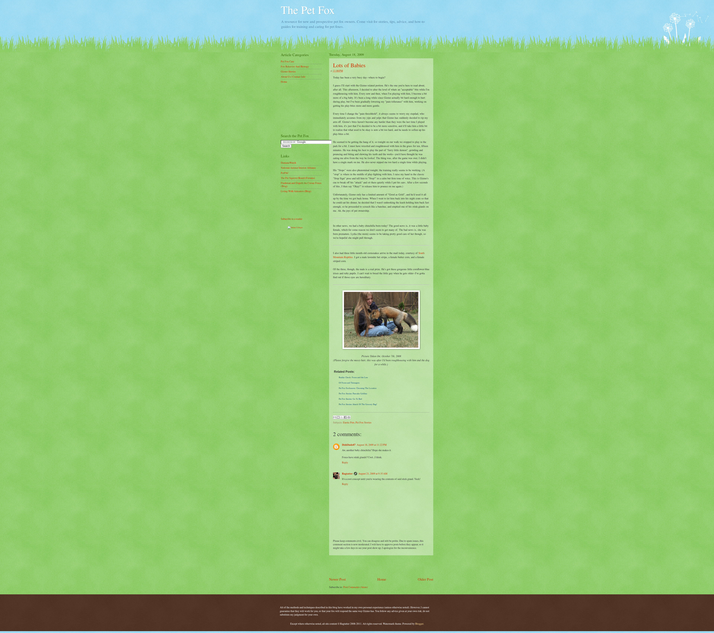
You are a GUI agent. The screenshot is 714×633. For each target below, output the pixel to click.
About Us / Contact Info (293, 76)
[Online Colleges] (295, 227)
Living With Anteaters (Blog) (296, 191)
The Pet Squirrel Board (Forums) (298, 178)
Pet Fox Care (287, 61)
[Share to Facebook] (345, 417)
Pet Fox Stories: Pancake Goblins (353, 393)
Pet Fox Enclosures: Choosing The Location (358, 388)
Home (381, 579)
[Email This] (335, 417)
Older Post (425, 579)
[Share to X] (342, 417)
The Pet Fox (308, 9)
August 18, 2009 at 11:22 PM (372, 444)
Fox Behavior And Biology (295, 66)
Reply (345, 462)
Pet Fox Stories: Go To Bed (350, 399)
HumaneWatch (288, 162)
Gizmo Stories (288, 71)
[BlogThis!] (338, 417)
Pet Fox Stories (363, 422)
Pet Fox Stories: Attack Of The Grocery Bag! (358, 404)
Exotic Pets (348, 422)
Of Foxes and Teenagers (349, 383)
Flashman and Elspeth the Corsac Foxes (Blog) (301, 184)
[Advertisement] (381, 566)
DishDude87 (349, 445)
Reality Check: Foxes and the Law (353, 377)
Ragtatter (347, 473)
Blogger (419, 623)
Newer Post (337, 579)
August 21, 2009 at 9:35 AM (372, 473)
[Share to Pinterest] (349, 417)
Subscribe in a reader (291, 219)
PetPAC (285, 173)
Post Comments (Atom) (355, 587)
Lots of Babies (349, 65)
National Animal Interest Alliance (298, 167)
